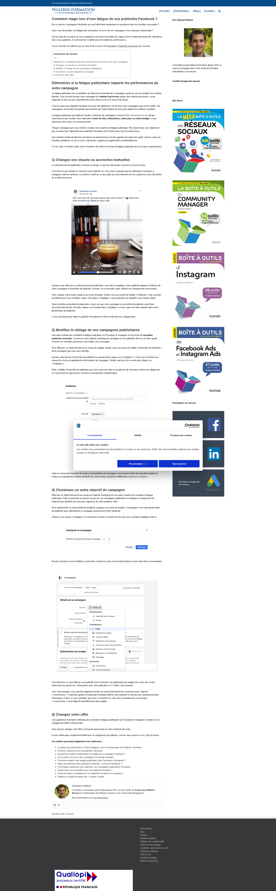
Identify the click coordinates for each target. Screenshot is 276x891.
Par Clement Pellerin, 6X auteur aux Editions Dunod (72, 3)
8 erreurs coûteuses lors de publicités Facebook (79, 750)
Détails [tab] (138, 435)
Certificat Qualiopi (148, 857)
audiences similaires (137, 476)
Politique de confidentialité (152, 841)
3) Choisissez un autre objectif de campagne (73, 72)
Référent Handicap (149, 861)
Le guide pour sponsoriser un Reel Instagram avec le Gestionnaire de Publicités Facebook (99, 747)
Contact (143, 835)
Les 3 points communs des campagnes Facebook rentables (85, 757)
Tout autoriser (179, 463)
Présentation (146, 828)
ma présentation (100, 798)
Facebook (70, 814)
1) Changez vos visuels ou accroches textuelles (74, 65)
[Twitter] (58, 805)
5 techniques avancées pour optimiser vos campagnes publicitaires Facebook (93, 767)
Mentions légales (148, 838)
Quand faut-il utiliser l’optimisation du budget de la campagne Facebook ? (91, 754)
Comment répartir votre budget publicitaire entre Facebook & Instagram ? (91, 760)
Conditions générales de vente (154, 848)
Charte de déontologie (150, 844)
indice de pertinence (134, 115)
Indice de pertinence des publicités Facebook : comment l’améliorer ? (89, 763)
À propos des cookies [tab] (181, 435)
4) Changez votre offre (63, 75)
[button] (219, 10)
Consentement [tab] (94, 435)
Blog (142, 832)
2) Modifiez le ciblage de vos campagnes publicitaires (77, 68)
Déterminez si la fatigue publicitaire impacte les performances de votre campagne (90, 62)
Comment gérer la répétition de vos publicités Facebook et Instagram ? (90, 773)
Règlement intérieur (149, 851)
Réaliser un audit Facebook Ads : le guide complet (80, 776)
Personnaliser (136, 463)
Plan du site (145, 854)
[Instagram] (54, 805)
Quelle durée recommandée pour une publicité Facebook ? (84, 770)
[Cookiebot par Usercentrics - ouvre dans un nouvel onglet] (187, 426)
